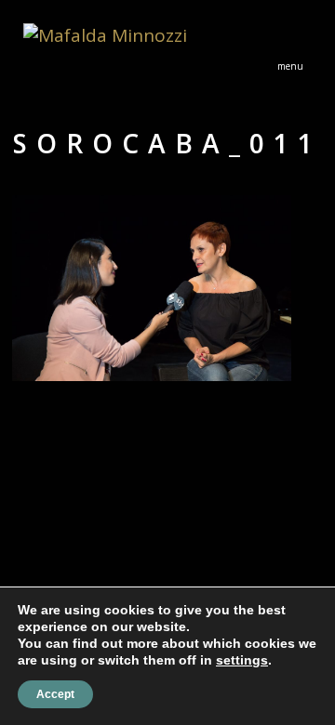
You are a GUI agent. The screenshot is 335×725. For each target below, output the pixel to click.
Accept (55, 694)
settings (242, 659)
